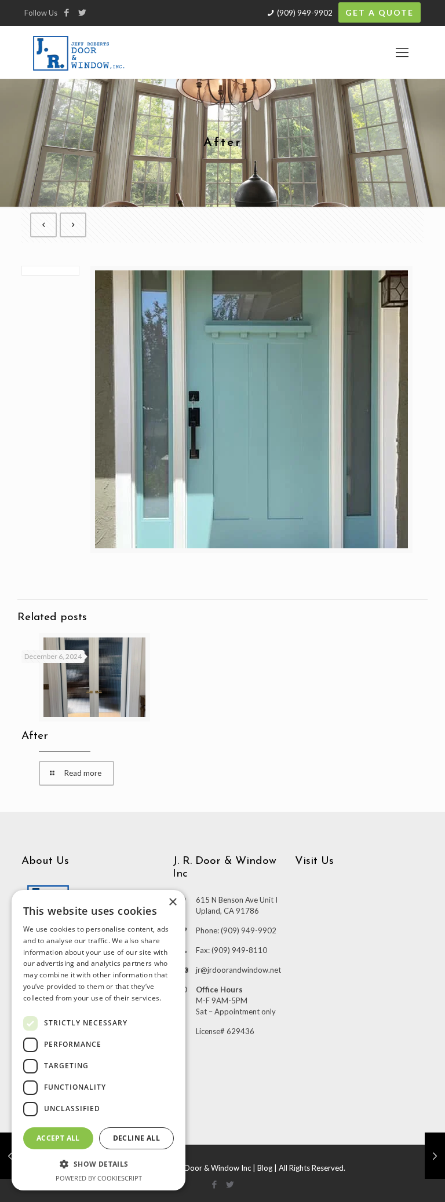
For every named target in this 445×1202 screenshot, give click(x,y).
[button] (98, 1164)
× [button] (172, 902)
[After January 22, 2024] (10, 1156)
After (34, 736)
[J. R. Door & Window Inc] (79, 52)
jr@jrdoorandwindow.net (238, 969)
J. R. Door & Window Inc (210, 1167)
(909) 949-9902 (305, 12)
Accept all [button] (58, 1138)
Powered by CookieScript (99, 1178)
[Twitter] (82, 12)
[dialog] (98, 1040)
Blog (264, 1167)
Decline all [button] (136, 1138)
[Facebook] (66, 12)
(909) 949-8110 (239, 950)
